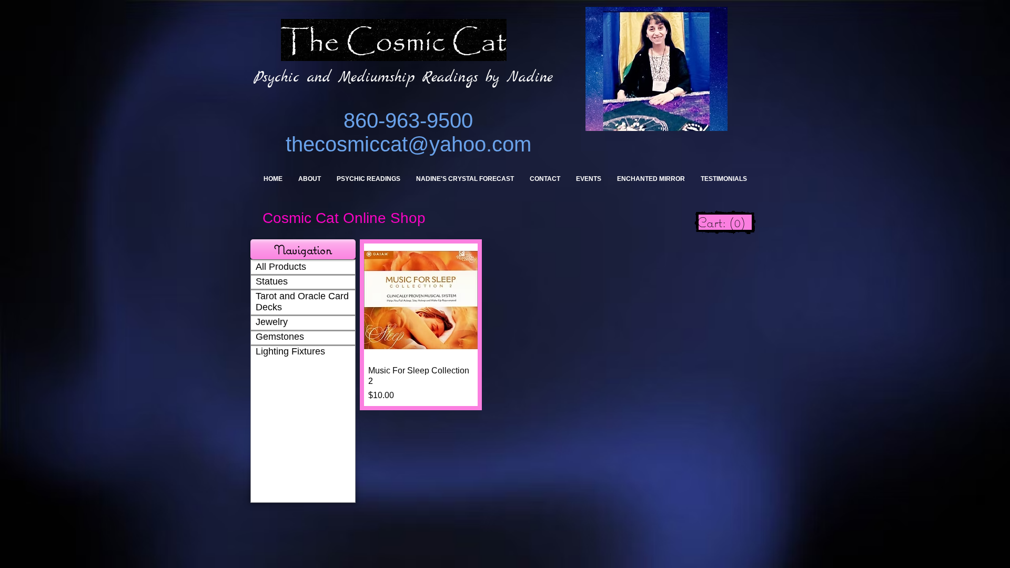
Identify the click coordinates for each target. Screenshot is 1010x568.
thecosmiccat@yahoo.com (408, 144)
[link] (725, 222)
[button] (303, 249)
